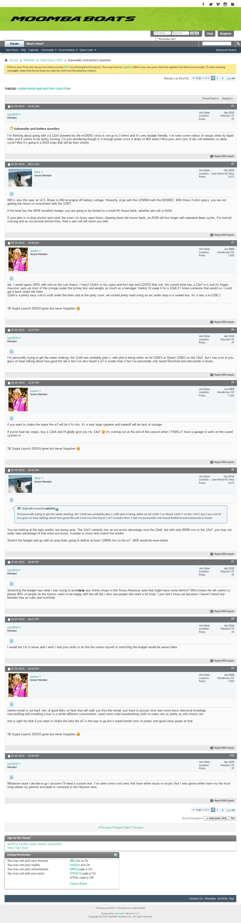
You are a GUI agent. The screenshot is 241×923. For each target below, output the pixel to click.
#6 (232, 469)
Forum (14, 43)
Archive (222, 898)
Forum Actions (67, 50)
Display (226, 98)
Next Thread (132, 827)
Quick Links (86, 50)
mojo (32, 844)
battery (12, 844)
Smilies (75, 865)
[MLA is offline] (20, 178)
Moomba (210, 898)
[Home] (73, 19)
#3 (232, 242)
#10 (232, 755)
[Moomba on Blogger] (235, 4)
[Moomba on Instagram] (225, 4)
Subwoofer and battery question (44, 89)
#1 (232, 106)
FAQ (23, 50)
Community (47, 50)
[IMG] (74, 869)
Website (29, 60)
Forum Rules (78, 883)
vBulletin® (119, 913)
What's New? (35, 43)
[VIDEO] (75, 873)
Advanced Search (226, 50)
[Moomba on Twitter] (210, 4)
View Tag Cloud (17, 848)
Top (232, 818)
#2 (232, 164)
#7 (232, 561)
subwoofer (55, 844)
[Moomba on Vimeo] (218, 4)
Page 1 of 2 (203, 78)
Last (229, 78)
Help (210, 33)
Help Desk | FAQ (51, 60)
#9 (232, 668)
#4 (232, 329)
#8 (232, 619)
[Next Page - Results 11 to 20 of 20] (222, 78)
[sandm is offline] (18, 259)
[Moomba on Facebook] (203, 4)
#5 (232, 382)
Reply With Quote (224, 156)
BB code (75, 860)
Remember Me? (167, 39)
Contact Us (196, 898)
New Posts (12, 50)
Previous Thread (111, 827)
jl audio (23, 844)
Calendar (33, 50)
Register (226, 33)
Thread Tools (209, 98)
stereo (41, 844)
